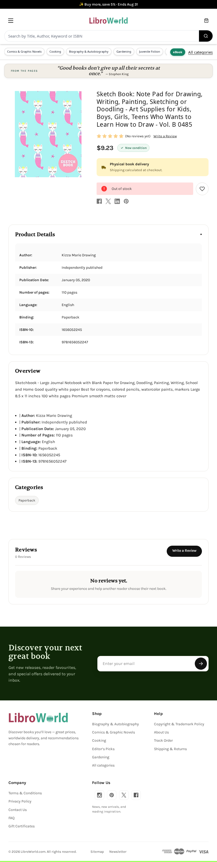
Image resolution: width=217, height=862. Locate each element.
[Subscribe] (201, 664)
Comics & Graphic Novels (24, 51)
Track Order (163, 740)
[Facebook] (99, 201)
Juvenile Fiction (149, 51)
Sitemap (97, 852)
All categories (200, 52)
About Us (161, 732)
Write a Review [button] (165, 136)
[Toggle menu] (10, 20)
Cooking (55, 51)
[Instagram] (99, 795)
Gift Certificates (21, 826)
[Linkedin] (117, 201)
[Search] (206, 36)
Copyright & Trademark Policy (179, 724)
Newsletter (117, 852)
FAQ (11, 818)
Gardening (123, 51)
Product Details (35, 234)
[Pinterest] (126, 201)
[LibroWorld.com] (38, 718)
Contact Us (17, 810)
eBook (177, 52)
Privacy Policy (19, 801)
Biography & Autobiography (88, 51)
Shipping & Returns (170, 749)
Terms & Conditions (25, 793)
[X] (108, 201)
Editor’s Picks (103, 749)
